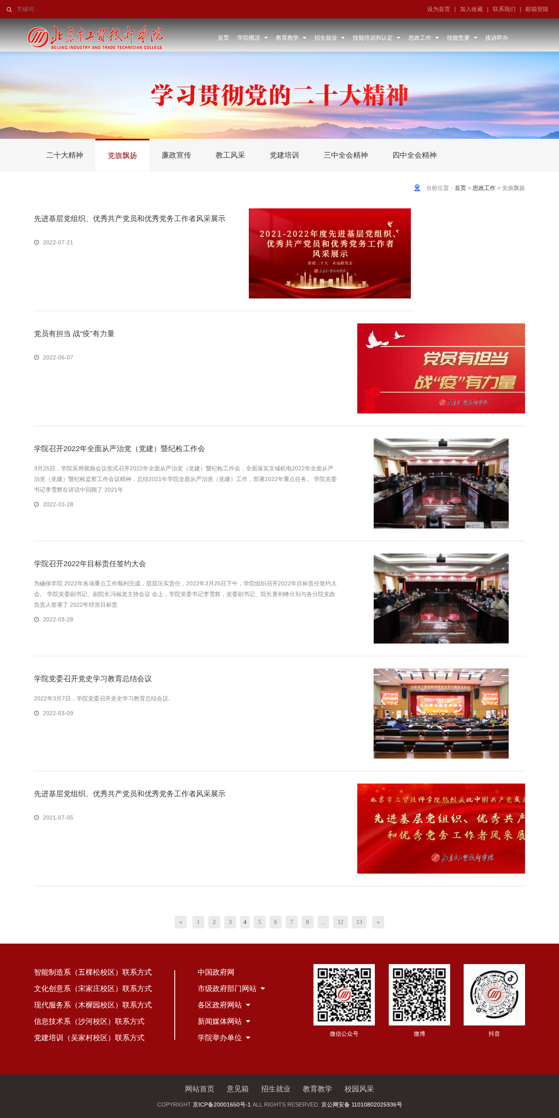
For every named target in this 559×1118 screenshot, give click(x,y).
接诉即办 (496, 37)
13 (359, 922)
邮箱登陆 (536, 9)
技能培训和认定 (373, 37)
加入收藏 (471, 9)
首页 (223, 37)
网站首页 (199, 1089)
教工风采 (230, 155)
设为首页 (438, 9)
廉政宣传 (176, 155)
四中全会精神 (414, 155)
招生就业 (325, 37)
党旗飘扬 (122, 155)
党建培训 (284, 155)
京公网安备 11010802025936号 (361, 1104)
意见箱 (238, 1089)
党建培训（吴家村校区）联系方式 (89, 1038)
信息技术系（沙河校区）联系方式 (89, 1021)
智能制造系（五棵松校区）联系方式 (93, 972)
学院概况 (248, 37)
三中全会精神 (346, 155)
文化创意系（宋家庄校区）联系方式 (93, 989)
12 (340, 922)
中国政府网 (216, 972)
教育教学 (287, 37)
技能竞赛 (458, 37)
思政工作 (419, 37)
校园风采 (359, 1089)
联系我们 (504, 9)
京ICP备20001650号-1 (222, 1104)
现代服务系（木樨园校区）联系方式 (93, 1005)
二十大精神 (64, 155)
